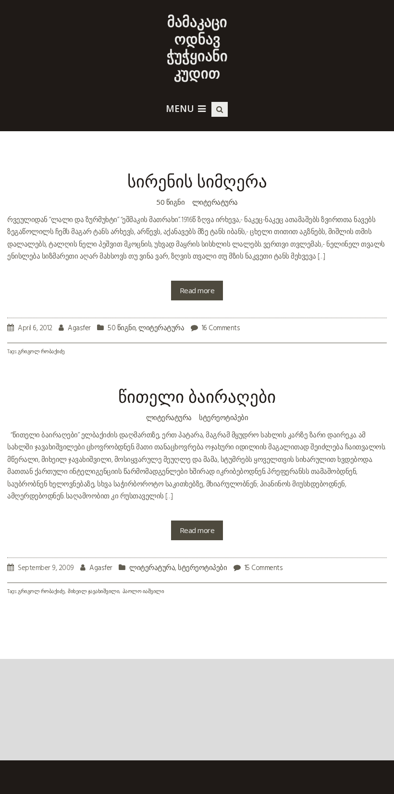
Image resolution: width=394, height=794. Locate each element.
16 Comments (221, 328)
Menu (180, 108)
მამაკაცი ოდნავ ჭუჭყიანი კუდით (197, 47)
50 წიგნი (170, 202)
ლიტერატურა (215, 202)
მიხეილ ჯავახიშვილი (93, 592)
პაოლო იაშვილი (143, 592)
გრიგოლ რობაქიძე (41, 352)
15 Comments (264, 568)
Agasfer (79, 328)
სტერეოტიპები (223, 417)
